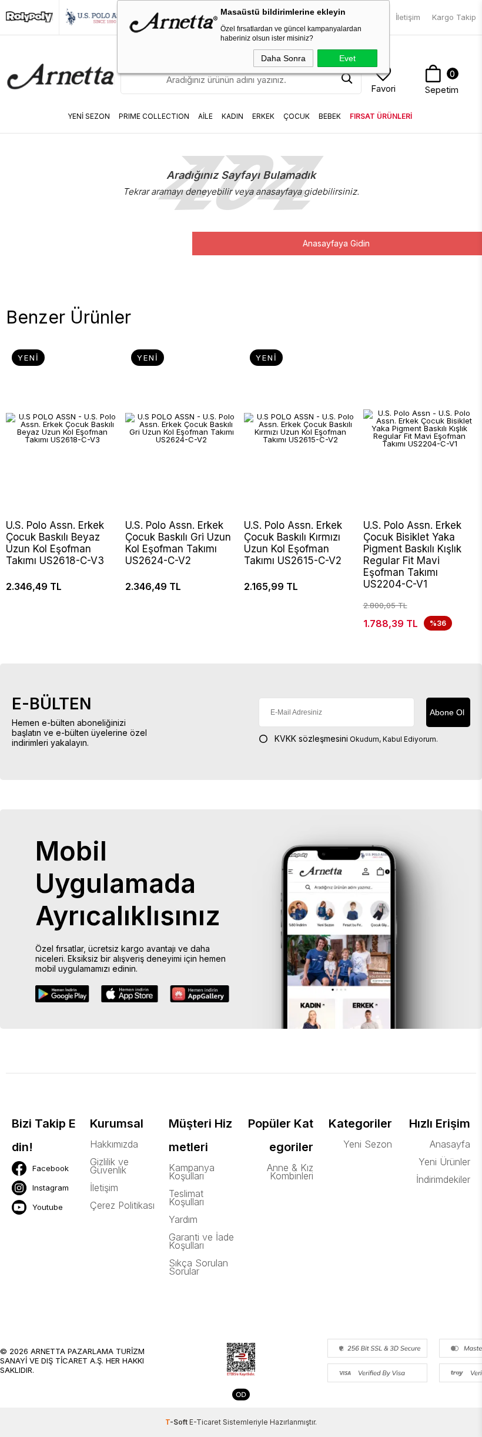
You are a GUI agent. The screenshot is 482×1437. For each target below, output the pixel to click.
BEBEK (330, 116)
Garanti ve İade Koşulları (201, 1241)
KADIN (232, 116)
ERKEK (263, 116)
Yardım (183, 1219)
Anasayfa (450, 1144)
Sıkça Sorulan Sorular (198, 1267)
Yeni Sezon (367, 1144)
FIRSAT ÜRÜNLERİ (381, 116)
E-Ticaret (205, 1422)
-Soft (177, 1422)
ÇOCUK (296, 116)
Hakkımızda (114, 1144)
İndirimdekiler (443, 1179)
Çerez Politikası (122, 1205)
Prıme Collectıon (154, 116)
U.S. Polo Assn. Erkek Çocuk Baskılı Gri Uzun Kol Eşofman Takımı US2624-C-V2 (178, 542)
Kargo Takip (454, 17)
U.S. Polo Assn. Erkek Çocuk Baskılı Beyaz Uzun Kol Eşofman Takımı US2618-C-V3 (55, 542)
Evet (347, 58)
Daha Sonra (283, 58)
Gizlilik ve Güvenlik (109, 1166)
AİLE (205, 116)
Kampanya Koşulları (192, 1172)
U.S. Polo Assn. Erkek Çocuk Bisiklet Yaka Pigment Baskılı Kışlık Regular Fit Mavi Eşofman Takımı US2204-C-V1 (412, 554)
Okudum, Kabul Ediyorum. (356, 738)
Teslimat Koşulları (186, 1198)
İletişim (408, 17)
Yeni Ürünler (444, 1162)
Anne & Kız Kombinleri (290, 1172)
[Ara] (347, 79)
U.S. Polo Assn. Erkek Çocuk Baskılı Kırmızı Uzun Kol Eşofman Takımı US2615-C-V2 (293, 542)
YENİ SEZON (89, 116)
